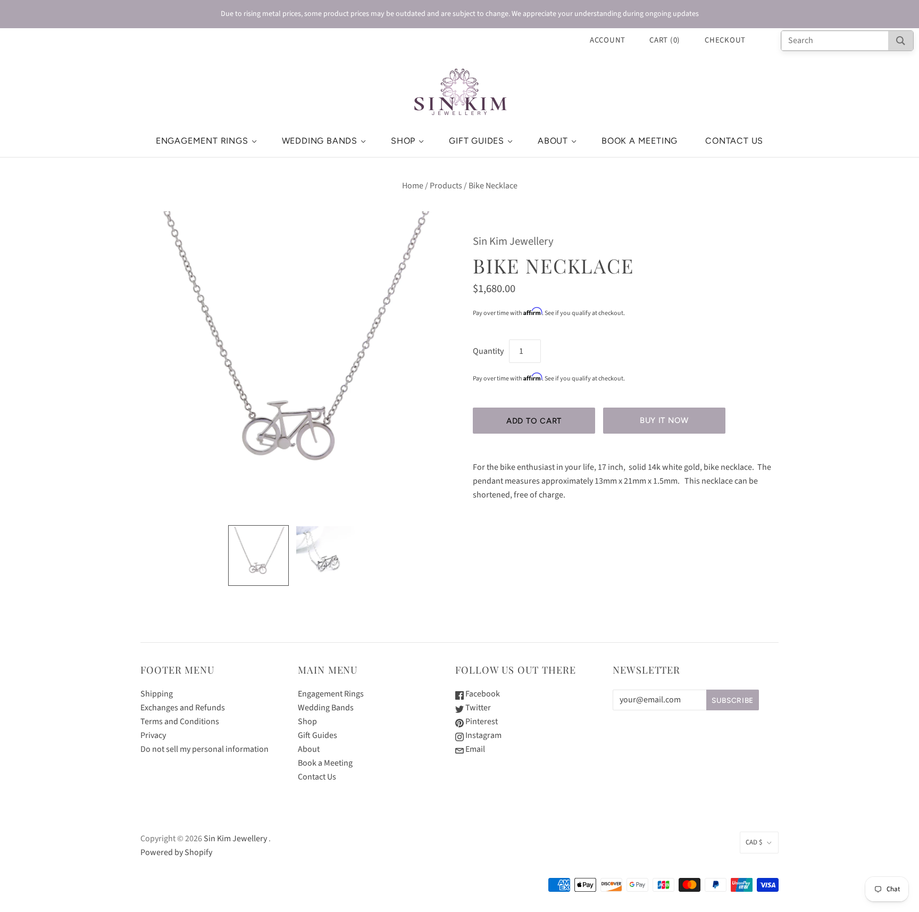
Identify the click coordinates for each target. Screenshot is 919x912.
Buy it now (664, 420)
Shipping (156, 694)
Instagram (483, 735)
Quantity (488, 351)
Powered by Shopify (176, 852)
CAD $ (754, 842)
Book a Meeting (639, 141)
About (553, 141)
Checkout (725, 40)
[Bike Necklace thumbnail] (258, 555)
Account (607, 40)
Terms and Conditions (179, 721)
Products (446, 186)
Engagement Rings (202, 141)
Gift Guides (476, 141)
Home (412, 186)
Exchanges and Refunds (182, 708)
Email (474, 749)
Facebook (482, 694)
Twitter (477, 708)
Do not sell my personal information (204, 749)
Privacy (153, 735)
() (664, 40)
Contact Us (734, 141)
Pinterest (481, 721)
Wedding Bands (319, 141)
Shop (403, 141)
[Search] (900, 41)
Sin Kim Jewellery (513, 241)
